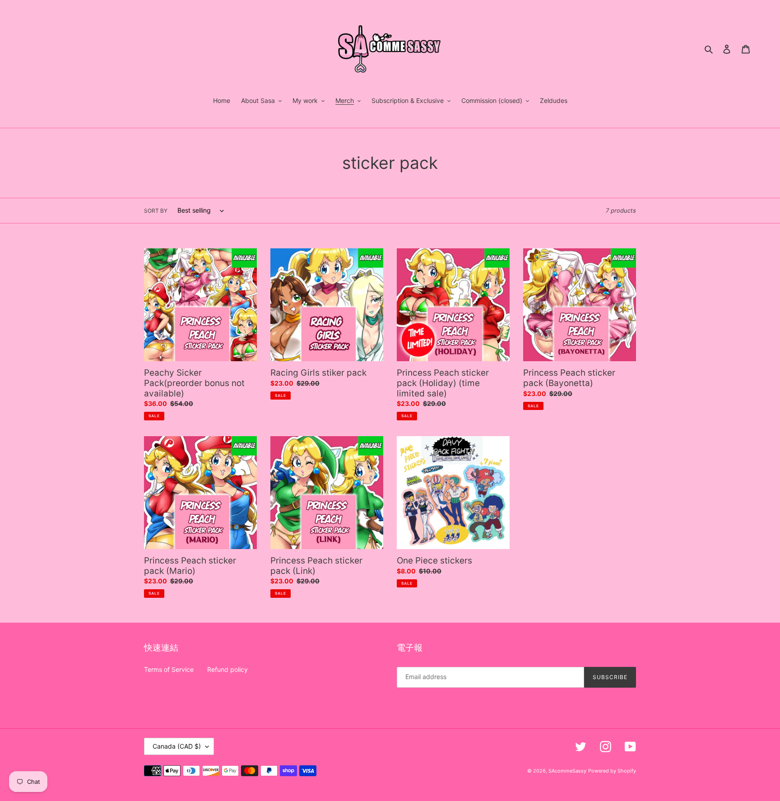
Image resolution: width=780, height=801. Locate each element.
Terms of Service (169, 669)
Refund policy (227, 669)
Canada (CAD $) (177, 746)
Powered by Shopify (612, 771)
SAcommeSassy (567, 771)
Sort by (155, 210)
